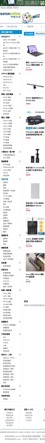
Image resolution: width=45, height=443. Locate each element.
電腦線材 (6, 221)
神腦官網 (10, 413)
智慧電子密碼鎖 (8, 275)
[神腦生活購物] (20, 16)
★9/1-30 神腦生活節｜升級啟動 (11, 60)
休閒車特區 (5, 396)
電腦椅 (5, 241)
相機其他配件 (7, 330)
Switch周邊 (7, 134)
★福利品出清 (7, 70)
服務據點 (9, 8)
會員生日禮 (28, 415)
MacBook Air (7, 79)
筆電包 (5, 218)
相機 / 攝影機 (6, 290)
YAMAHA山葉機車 (9, 389)
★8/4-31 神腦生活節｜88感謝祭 (11, 49)
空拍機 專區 (7, 310)
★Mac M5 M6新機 (9, 40)
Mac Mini (6, 88)
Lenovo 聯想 (7, 105)
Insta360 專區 (7, 304)
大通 (4, 345)
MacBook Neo (8, 77)
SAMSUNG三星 (8, 167)
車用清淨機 (7, 363)
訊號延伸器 (7, 256)
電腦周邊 (30, 26)
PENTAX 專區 (8, 299)
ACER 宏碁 (7, 100)
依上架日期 (29, 33)
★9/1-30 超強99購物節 (10, 64)
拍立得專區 (7, 312)
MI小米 (5, 173)
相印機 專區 (7, 315)
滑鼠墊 (5, 215)
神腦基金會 (9, 415)
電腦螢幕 (4, 161)
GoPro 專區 (7, 293)
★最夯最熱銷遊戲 (9, 67)
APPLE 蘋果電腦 (7, 74)
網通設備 (4, 248)
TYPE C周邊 (7, 196)
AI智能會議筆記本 (9, 155)
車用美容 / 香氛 (8, 377)
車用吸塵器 (7, 360)
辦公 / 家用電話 (8, 259)
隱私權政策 (9, 423)
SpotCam (6, 281)
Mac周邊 (6, 207)
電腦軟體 (6, 226)
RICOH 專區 (7, 301)
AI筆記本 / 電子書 (8, 152)
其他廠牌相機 (7, 318)
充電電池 (6, 284)
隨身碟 (5, 182)
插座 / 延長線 (7, 286)
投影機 (3, 263)
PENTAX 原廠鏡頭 (9, 325)
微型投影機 (7, 266)
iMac (4, 85)
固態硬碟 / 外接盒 (9, 190)
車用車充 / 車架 (8, 380)
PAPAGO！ (7, 340)
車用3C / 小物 (6, 355)
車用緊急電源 (7, 371)
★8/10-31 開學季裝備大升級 (12, 55)
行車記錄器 (5, 334)
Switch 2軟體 (7, 123)
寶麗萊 (5, 348)
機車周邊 (6, 392)
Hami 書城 (6, 158)
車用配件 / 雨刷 (8, 369)
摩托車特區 (5, 386)
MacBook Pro (7, 82)
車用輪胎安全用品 (9, 366)
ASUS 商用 (7, 111)
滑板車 (5, 399)
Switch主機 (7, 129)
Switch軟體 (7, 132)
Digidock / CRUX (8, 358)
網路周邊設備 (7, 254)
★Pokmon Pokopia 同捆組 (11, 44)
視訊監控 (6, 278)
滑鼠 (4, 188)
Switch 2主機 (7, 121)
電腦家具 (4, 235)
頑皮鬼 (5, 229)
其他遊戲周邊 (7, 148)
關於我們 (10, 418)
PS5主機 (6, 137)
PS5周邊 (6, 142)
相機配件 (4, 322)
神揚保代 (16, 8)
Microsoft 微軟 (8, 108)
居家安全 (4, 270)
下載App (3, 8)
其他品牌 (6, 114)
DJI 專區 (6, 307)
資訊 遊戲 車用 (12, 26)
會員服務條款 (9, 420)
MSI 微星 (6, 103)
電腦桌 (5, 238)
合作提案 (29, 420)
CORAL (5, 343)
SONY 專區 (7, 296)
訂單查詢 (29, 418)
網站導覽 (10, 425)
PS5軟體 (6, 140)
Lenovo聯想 (7, 170)
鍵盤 (4, 185)
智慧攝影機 (7, 273)
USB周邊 (6, 199)
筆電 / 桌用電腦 (7, 94)
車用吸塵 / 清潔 (8, 374)
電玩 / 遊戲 (5, 117)
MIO (4, 337)
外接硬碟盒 (7, 210)
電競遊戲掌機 (7, 145)
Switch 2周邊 (7, 126)
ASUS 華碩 (7, 97)
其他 (4, 232)
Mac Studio (7, 90)
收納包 (5, 212)
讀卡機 (5, 193)
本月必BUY (5, 37)
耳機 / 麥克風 (7, 201)
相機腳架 (6, 328)
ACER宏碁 (6, 164)
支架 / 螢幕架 (7, 223)
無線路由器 (7, 251)
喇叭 (4, 204)
